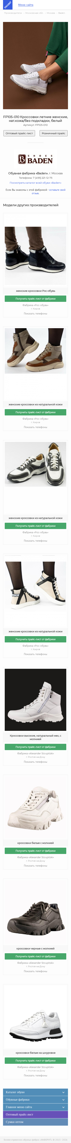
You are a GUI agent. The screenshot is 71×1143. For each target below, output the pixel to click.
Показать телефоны (35, 313)
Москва (51, 13)
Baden (61, 13)
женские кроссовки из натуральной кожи (35, 404)
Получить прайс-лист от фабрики (35, 298)
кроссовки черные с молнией (35, 948)
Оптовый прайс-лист (19, 133)
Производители (13, 13)
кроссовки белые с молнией (35, 842)
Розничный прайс (53, 133)
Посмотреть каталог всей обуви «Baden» (35, 182)
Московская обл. (34, 13)
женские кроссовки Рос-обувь (35, 290)
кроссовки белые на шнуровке (35, 1052)
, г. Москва (35, 173)
